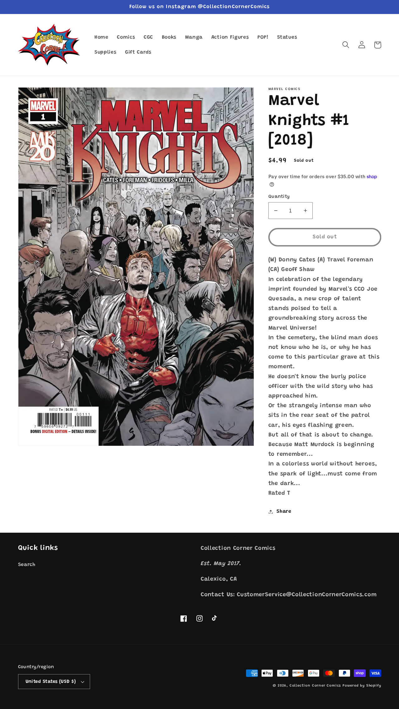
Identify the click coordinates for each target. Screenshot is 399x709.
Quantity (279, 196)
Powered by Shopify (362, 686)
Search (27, 564)
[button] (346, 45)
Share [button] (283, 511)
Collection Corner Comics (315, 686)
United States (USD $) (51, 681)
